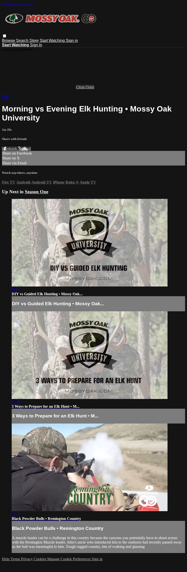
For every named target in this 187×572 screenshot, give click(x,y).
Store (34, 40)
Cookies (40, 559)
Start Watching (53, 40)
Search (22, 40)
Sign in (72, 40)
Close (81, 87)
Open (90, 87)
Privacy (27, 559)
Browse (9, 40)
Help (6, 559)
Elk (5, 96)
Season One (36, 191)
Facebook (10, 149)
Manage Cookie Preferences (69, 559)
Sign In (36, 45)
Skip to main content (18, 4)
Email (26, 149)
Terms (15, 559)
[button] (4, 35)
